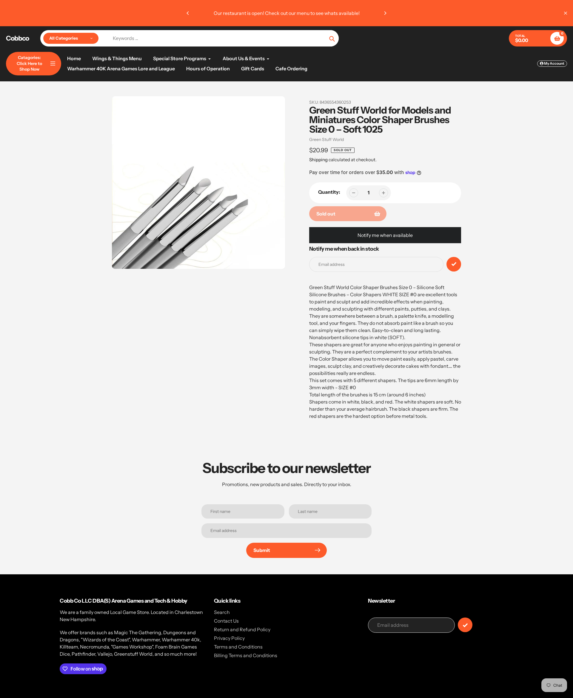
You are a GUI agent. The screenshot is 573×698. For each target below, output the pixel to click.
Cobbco (17, 38)
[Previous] (188, 13)
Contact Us (226, 621)
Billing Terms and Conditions (245, 655)
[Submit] (465, 625)
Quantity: (329, 192)
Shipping (318, 159)
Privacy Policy (229, 638)
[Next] (385, 13)
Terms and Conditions (238, 647)
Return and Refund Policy (242, 629)
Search (222, 612)
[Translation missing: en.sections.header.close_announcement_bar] (566, 13)
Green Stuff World (326, 139)
